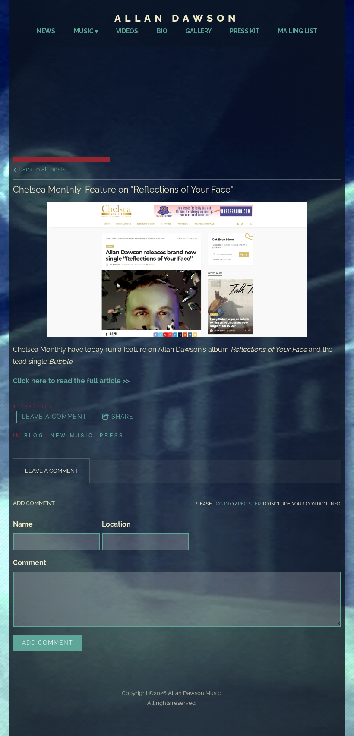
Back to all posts (41, 169)
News (46, 31)
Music (84, 31)
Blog (34, 435)
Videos (127, 31)
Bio (162, 31)
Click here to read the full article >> (71, 381)
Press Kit (244, 31)
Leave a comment (54, 416)
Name (23, 524)
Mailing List (297, 31)
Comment (29, 563)
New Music (72, 435)
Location (116, 524)
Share (122, 416)
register (249, 504)
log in (221, 504)
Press (112, 435)
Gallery (199, 31)
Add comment (47, 642)
